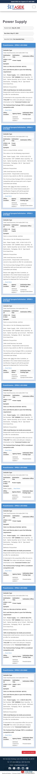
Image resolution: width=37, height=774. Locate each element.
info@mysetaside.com (20, 765)
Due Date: (7, 33)
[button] (27, 772)
